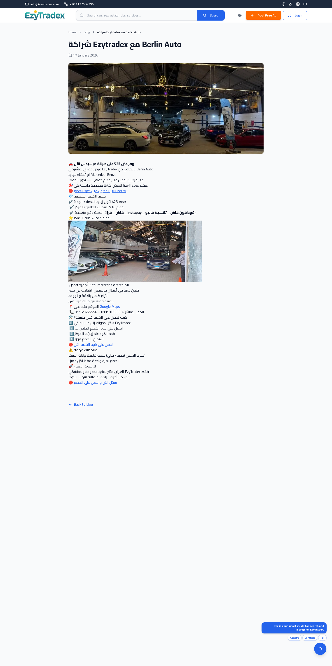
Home (72, 32)
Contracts (310, 637)
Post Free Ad (267, 15)
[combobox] (136, 15)
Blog (87, 32)
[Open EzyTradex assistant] (320, 648)
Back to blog (83, 404)
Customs (294, 637)
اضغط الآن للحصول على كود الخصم (100, 190)
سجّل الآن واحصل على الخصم (95, 382)
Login (298, 15)
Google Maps (110, 306)
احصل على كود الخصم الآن (93, 344)
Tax (322, 637)
